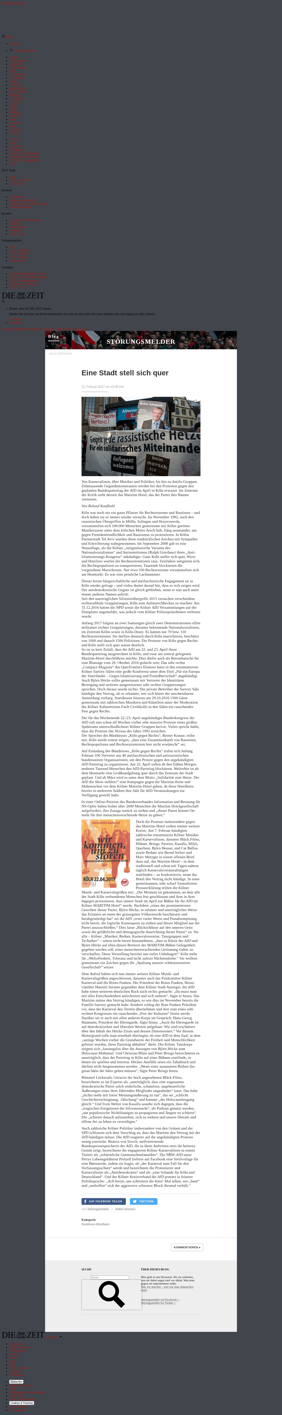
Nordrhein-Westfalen (96, 1224)
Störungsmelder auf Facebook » (160, 1299)
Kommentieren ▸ (187, 1247)
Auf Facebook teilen (105, 1201)
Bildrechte (16, 1381)
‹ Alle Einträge (60, 353)
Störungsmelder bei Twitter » (158, 1302)
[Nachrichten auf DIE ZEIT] (23, 297)
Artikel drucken (125, 1209)
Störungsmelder (141, 341)
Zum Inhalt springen (14, 3)
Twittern (146, 1201)
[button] (7, 37)
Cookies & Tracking (22, 1403)
